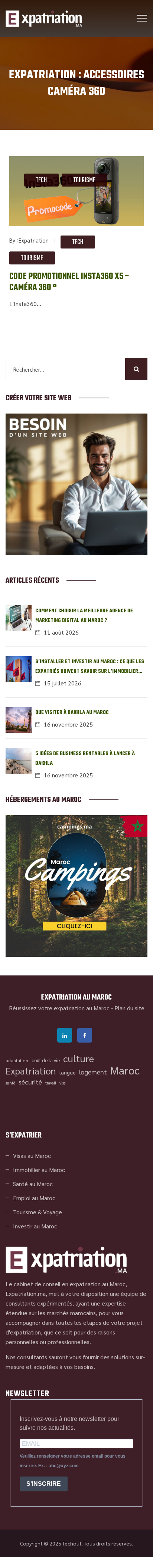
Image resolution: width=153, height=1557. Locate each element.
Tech (41, 180)
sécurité (30, 1081)
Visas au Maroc (32, 1155)
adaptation (17, 1060)
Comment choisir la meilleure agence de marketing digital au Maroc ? (84, 616)
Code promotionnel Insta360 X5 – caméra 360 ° (69, 282)
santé (10, 1083)
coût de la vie (46, 1060)
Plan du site (129, 1008)
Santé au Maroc (33, 1184)
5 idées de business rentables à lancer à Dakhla (85, 759)
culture (78, 1058)
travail (50, 1082)
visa (62, 1082)
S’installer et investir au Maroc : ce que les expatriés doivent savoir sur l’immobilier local (89, 667)
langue (67, 1072)
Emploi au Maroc (34, 1198)
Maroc (125, 1070)
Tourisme (84, 180)
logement (93, 1071)
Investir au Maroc (35, 1226)
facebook (84, 1035)
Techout (72, 1543)
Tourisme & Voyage (37, 1212)
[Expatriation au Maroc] (44, 18)
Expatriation (34, 240)
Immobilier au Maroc (39, 1169)
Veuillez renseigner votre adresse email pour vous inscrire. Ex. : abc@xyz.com (73, 1461)
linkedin (64, 1035)
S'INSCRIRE (43, 1484)
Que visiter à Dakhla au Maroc (72, 712)
